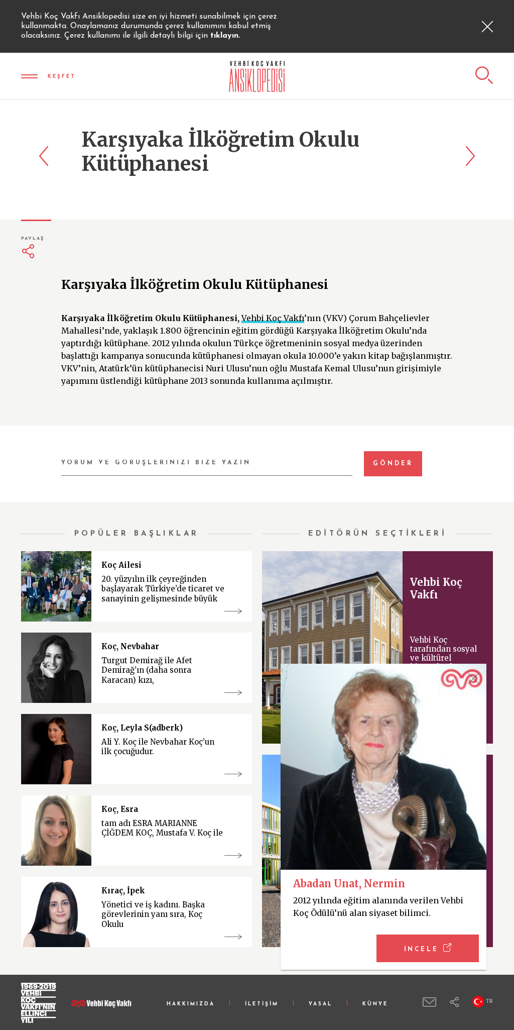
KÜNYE (375, 1004)
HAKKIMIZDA (191, 1004)
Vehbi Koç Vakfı (272, 318)
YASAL (320, 1004)
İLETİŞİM (262, 1004)
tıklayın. (225, 36)
